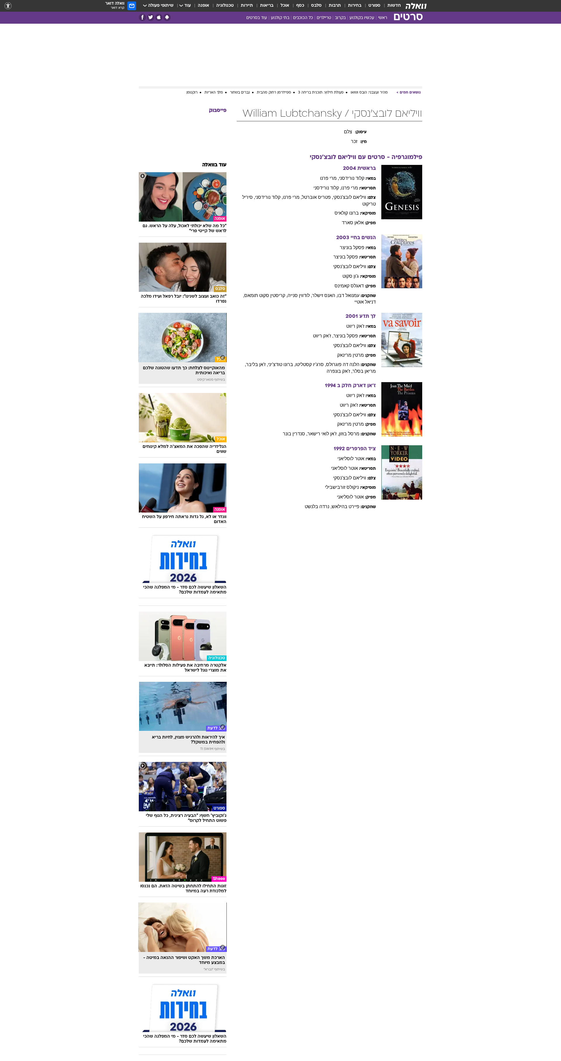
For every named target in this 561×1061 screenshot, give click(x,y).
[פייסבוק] (142, 17)
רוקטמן (192, 92)
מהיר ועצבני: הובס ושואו (369, 92)
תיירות (247, 6)
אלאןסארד (353, 222)
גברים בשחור (240, 92)
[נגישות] (8, 6)
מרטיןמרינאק (350, 355)
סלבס (316, 6)
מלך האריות (214, 92)
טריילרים (324, 18)
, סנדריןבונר (295, 433)
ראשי (382, 18)
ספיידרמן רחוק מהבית (274, 92)
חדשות (394, 6)
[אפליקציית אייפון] (158, 17)
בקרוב (340, 18)
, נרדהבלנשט (318, 506)
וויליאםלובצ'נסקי (349, 197)
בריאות (266, 6)
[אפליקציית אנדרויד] (167, 17)
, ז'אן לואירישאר (323, 433)
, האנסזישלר (324, 295)
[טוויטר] (150, 17)
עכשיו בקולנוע (361, 18)
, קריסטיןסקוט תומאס (266, 295)
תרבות (335, 6)
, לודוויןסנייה (300, 295)
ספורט (374, 6)
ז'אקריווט (355, 326)
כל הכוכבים (303, 18)
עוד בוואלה (214, 165)
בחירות (354, 6)
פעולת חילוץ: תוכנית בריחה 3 (321, 92)
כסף (300, 6)
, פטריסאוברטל (317, 197)
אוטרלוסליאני (350, 458)
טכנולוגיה (225, 6)
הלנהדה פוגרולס (342, 364)
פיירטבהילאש (345, 506)
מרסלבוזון (349, 433)
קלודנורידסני (351, 178)
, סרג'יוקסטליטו (310, 364)
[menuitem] (390, 6)
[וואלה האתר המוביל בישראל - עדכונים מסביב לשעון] (416, 6)
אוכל (284, 6)
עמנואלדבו (348, 295)
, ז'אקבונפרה (339, 371)
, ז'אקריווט (323, 335)
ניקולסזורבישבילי (342, 487)
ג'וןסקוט (350, 276)
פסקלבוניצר (352, 247)
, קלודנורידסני (327, 187)
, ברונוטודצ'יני (281, 364)
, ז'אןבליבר (257, 364)
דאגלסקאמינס (349, 285)
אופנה (203, 6)
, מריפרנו (329, 178)
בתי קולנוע (280, 18)
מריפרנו (349, 187)
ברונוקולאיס (347, 213)
